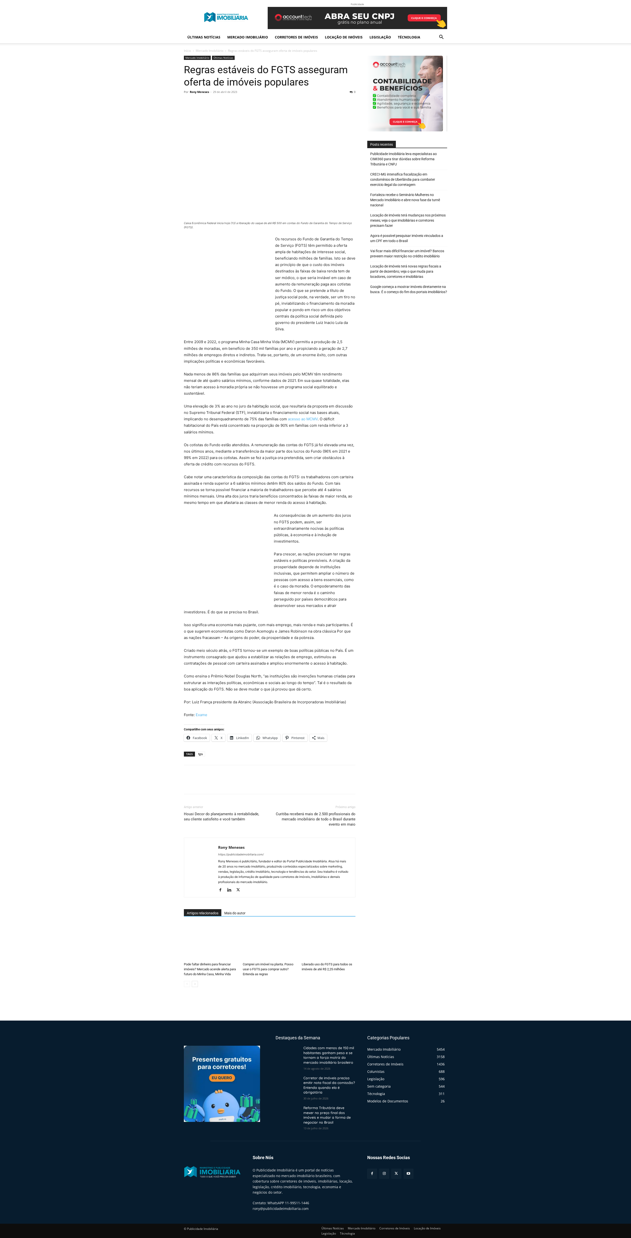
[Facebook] (189, 103)
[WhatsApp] (223, 103)
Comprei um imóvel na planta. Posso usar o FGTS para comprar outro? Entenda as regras (268, 969)
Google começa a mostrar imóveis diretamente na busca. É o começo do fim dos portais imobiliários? (408, 289)
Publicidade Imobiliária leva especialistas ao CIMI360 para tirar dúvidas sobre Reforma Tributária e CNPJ (403, 159)
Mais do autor (234, 913)
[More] (234, 103)
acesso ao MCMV (303, 419)
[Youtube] (408, 1173)
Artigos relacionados (202, 913)
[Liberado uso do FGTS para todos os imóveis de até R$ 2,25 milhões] (328, 941)
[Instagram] (384, 1173)
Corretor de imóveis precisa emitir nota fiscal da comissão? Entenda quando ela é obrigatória (329, 1085)
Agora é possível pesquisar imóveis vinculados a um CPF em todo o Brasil (406, 238)
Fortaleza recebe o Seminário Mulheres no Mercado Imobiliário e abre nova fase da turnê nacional (405, 200)
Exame (201, 714)
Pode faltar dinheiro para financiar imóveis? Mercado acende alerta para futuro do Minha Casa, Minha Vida (210, 969)
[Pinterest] (211, 103)
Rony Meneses (199, 92)
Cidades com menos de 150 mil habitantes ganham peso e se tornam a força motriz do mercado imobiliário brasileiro (328, 1055)
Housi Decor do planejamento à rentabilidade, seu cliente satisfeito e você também (221, 816)
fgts (200, 754)
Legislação (380, 37)
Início (187, 51)
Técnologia (409, 37)
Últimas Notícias (203, 37)
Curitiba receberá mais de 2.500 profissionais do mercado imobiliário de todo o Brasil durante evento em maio (315, 819)
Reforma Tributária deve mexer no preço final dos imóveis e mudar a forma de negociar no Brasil (327, 1115)
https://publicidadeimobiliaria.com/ (241, 854)
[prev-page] (187, 984)
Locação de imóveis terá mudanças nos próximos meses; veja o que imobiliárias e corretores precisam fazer (408, 220)
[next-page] (195, 984)
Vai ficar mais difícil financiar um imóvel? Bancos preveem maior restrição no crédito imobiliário (407, 253)
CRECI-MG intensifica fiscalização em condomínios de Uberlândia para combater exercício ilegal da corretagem (402, 179)
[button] (441, 37)
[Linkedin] (231, 890)
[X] (200, 103)
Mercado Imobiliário (247, 37)
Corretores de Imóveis (296, 37)
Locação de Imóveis (344, 37)
